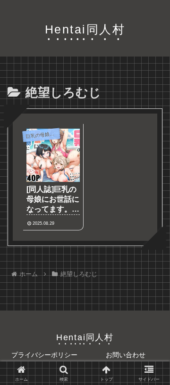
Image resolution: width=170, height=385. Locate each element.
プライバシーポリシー (44, 355)
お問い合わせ (125, 355)
